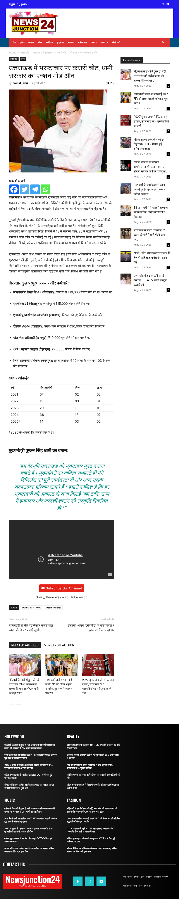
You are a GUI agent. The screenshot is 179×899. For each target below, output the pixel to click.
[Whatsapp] (45, 189)
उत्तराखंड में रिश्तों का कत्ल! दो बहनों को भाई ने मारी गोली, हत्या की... (150, 235)
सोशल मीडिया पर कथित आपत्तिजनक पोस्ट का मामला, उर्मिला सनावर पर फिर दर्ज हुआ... (150, 166)
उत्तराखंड (25, 52)
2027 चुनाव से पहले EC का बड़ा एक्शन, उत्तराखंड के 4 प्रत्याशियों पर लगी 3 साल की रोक (28, 766)
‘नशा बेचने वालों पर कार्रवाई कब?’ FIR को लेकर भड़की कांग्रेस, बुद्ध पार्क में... (151, 98)
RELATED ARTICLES (25, 645)
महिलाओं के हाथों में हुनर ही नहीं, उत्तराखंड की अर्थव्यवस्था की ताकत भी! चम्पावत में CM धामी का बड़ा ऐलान (29, 746)
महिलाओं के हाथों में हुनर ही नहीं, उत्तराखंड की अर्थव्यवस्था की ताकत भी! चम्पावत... (150, 76)
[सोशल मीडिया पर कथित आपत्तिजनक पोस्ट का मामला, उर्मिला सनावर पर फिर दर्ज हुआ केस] (125, 165)
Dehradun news (31, 607)
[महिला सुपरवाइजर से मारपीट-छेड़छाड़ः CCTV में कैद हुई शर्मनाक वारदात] (125, 142)
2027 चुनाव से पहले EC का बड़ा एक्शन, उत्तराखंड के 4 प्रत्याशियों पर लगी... (151, 121)
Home (12, 52)
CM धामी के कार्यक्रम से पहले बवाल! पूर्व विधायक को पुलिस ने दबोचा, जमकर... (149, 189)
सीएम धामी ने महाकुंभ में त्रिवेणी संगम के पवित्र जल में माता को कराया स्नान (93, 786)
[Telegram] (35, 189)
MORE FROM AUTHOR (59, 645)
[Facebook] (157, 4)
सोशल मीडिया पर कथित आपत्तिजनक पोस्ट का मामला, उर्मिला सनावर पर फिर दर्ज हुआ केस (29, 786)
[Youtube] (167, 4)
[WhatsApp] (162, 4)
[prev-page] (11, 701)
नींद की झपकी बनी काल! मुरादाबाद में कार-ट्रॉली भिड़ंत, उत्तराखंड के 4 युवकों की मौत (90, 766)
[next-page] (18, 701)
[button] (163, 42)
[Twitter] (24, 189)
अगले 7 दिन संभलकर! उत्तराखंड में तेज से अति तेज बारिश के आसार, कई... (152, 257)
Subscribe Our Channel (64, 588)
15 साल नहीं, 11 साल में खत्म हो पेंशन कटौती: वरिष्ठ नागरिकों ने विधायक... (151, 212)
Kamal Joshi (20, 82)
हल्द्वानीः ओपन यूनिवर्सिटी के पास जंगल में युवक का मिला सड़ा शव (91, 627)
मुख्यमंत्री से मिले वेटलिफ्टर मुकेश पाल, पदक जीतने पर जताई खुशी (31, 627)
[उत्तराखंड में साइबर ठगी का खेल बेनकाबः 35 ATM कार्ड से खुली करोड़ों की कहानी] (125, 279)
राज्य (23, 58)
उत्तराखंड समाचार (53, 607)
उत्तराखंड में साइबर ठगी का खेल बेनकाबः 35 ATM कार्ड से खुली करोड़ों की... (150, 280)
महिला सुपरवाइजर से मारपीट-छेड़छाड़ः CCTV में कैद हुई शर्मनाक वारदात (149, 144)
